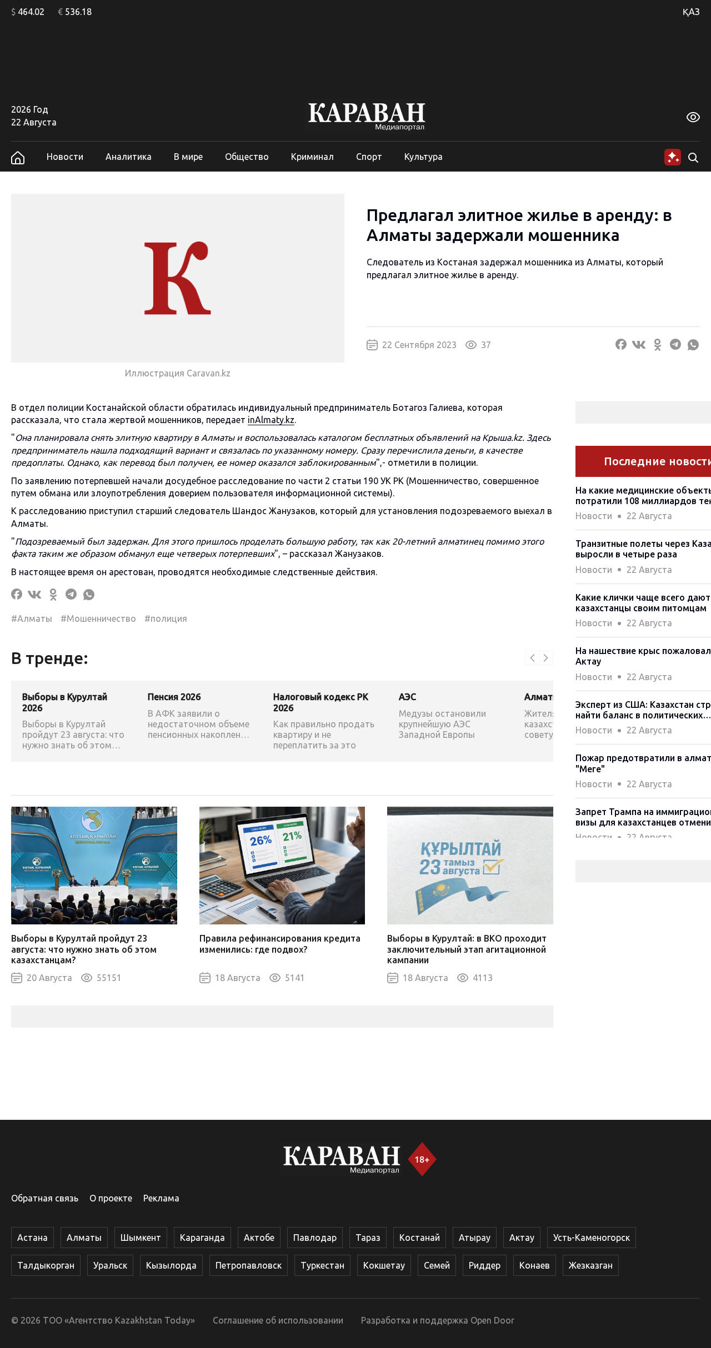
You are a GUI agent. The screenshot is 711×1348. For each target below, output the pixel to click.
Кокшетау (384, 1265)
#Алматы (31, 618)
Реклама (161, 1198)
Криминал (312, 157)
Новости (65, 157)
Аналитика (129, 157)
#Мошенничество (98, 618)
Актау (521, 1238)
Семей (437, 1265)
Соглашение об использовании (278, 1320)
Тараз (368, 1238)
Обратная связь (44, 1198)
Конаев (534, 1265)
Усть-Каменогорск (591, 1238)
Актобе (259, 1238)
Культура (423, 157)
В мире (188, 157)
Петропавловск (249, 1265)
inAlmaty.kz (271, 420)
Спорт (369, 157)
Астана (32, 1238)
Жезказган (591, 1265)
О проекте (110, 1198)
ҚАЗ (691, 12)
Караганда (202, 1238)
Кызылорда (171, 1265)
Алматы (84, 1238)
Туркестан (322, 1265)
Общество (247, 157)
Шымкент (141, 1238)
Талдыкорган (45, 1265)
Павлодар (315, 1238)
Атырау (474, 1238)
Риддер (484, 1265)
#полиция (165, 618)
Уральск (110, 1265)
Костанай (419, 1238)
